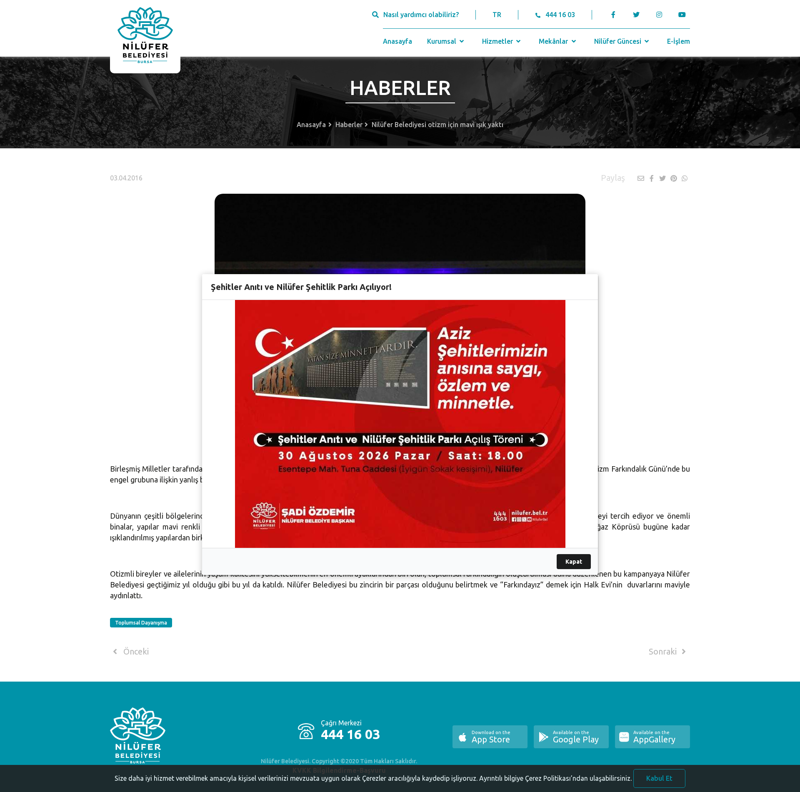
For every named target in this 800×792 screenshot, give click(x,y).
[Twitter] (636, 14)
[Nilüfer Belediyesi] (145, 36)
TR (496, 14)
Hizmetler (498, 41)
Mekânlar (554, 41)
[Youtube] (684, 14)
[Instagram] (659, 14)
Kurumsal (442, 41)
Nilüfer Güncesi (618, 41)
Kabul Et (659, 778)
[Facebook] (614, 14)
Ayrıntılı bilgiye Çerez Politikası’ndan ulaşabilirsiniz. (555, 778)
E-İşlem (678, 41)
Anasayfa (397, 41)
